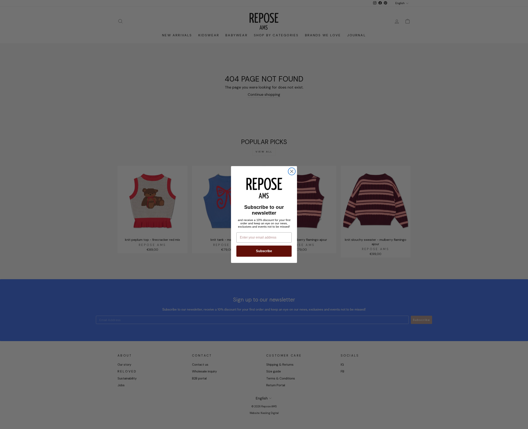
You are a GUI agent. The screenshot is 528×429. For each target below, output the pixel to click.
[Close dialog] (291, 171)
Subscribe (264, 251)
